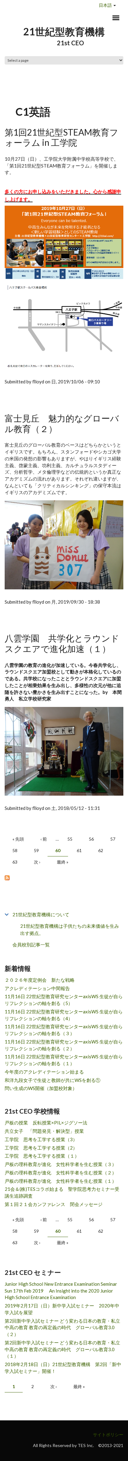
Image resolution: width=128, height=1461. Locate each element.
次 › (37, 862)
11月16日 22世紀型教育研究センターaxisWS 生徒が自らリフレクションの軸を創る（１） (64, 1060)
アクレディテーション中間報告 (37, 988)
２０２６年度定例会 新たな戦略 (40, 980)
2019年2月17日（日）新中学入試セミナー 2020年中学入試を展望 (62, 1309)
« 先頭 (18, 839)
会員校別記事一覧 (31, 944)
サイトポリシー (108, 1434)
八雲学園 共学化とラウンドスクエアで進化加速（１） (62, 643)
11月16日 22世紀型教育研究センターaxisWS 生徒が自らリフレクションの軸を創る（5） (64, 1000)
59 (36, 850)
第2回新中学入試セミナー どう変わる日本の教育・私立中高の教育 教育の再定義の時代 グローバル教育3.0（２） (62, 1327)
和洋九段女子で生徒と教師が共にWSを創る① (52, 1080)
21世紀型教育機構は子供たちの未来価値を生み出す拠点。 (69, 929)
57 (112, 839)
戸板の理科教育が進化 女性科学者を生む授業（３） (61, 1164)
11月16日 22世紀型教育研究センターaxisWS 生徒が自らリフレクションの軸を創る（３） (64, 1030)
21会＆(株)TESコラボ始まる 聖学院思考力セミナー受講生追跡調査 (62, 1192)
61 (79, 850)
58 (14, 850)
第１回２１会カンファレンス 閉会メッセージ (54, 1204)
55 (69, 839)
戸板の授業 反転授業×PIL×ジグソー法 (46, 1122)
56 (91, 839)
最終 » (62, 862)
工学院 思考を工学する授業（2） (41, 1147)
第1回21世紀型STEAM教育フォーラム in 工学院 (61, 137)
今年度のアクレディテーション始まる (44, 1072)
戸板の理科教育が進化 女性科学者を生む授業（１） (61, 1181)
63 (14, 862)
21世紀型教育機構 (64, 31)
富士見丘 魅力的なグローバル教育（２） (62, 423)
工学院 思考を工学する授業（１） (42, 1156)
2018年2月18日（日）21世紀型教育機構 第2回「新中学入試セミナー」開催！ (63, 1367)
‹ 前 (43, 839)
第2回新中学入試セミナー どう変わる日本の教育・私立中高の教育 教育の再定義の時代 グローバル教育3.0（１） (62, 1349)
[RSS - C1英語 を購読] (64, 877)
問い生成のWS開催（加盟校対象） (41, 1088)
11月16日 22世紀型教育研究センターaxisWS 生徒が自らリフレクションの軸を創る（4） (64, 1015)
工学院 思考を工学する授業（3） (41, 1139)
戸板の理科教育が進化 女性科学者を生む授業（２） (61, 1172)
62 (100, 850)
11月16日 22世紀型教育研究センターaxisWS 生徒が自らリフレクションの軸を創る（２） (64, 1045)
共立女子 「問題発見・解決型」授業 (44, 1131)
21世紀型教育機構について (40, 914)
